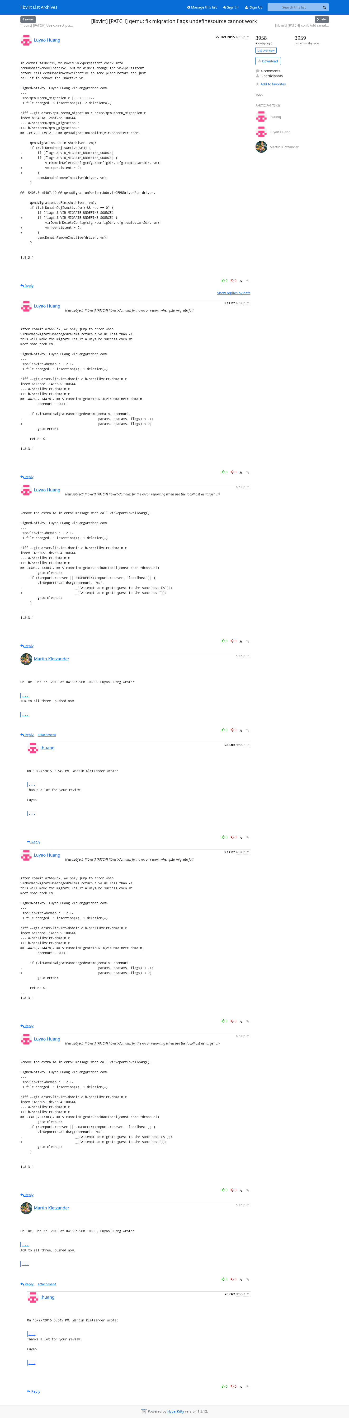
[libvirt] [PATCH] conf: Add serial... (302, 25)
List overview (266, 50)
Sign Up (256, 7)
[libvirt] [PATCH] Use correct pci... (46, 25)
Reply (28, 285)
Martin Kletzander (51, 659)
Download (269, 61)
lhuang (48, 748)
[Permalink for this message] (247, 281)
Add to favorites (273, 84)
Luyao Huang (47, 40)
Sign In (232, 7)
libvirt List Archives (38, 7)
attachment (47, 734)
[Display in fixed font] (241, 281)
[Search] (324, 7)
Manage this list (203, 7)
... (25, 695)
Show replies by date (233, 293)
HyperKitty (175, 1411)
